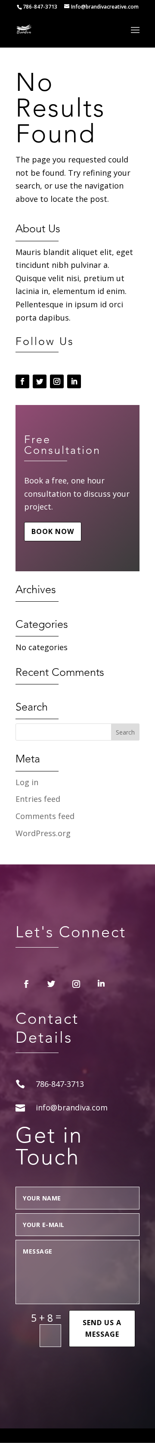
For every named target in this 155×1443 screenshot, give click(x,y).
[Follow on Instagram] (57, 381)
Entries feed (38, 799)
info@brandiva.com (72, 1107)
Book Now (52, 531)
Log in (27, 782)
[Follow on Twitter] (39, 381)
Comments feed (45, 816)
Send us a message (102, 1328)
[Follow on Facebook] (22, 381)
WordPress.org (43, 833)
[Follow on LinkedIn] (74, 381)
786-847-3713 (40, 6)
